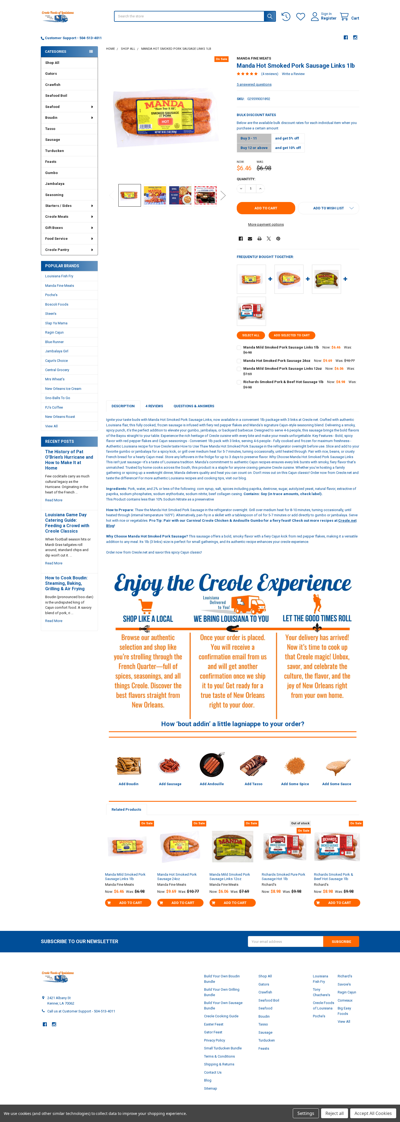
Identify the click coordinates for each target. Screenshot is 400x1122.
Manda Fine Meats (59, 286)
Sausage (52, 140)
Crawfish (52, 85)
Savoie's (344, 984)
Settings (305, 1113)
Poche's (51, 295)
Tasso (50, 129)
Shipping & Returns (219, 1064)
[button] (328, 208)
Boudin (51, 118)
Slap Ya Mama (56, 323)
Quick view (130, 866)
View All (51, 426)
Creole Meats (56, 217)
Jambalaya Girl (56, 351)
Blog (207, 1080)
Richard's (345, 976)
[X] (269, 239)
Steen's (50, 314)
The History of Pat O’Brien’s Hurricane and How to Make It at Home (69, 460)
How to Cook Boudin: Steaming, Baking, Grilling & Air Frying (66, 583)
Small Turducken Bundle (223, 1048)
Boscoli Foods (56, 304)
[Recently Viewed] (287, 17)
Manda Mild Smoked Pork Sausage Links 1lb (281, 347)
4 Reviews (154, 406)
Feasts (50, 162)
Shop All (52, 63)
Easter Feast (213, 1024)
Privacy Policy (214, 1040)
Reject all (334, 1113)
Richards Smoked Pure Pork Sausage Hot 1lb (283, 876)
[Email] (250, 239)
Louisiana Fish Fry (59, 276)
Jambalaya (54, 184)
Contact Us (212, 1072)
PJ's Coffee (54, 407)
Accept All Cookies (373, 1113)
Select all (250, 335)
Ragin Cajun (54, 332)
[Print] (259, 239)
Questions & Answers (194, 406)
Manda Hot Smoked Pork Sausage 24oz (276, 361)
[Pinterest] (278, 239)
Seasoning (54, 195)
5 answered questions (254, 84)
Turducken (54, 151)
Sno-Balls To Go (57, 398)
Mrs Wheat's (54, 379)
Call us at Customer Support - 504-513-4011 (81, 1011)
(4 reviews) (269, 74)
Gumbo (51, 173)
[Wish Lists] (302, 17)
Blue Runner (54, 342)
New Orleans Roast (60, 417)
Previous (111, 195)
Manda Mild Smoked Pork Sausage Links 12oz (282, 368)
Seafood (52, 107)
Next (223, 195)
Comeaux (345, 1000)
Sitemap (210, 1088)
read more (53, 500)
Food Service (56, 239)
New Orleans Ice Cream (63, 389)
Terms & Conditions (219, 1056)
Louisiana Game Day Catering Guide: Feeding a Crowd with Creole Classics (67, 523)
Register (329, 18)
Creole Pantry (57, 250)
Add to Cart (130, 903)
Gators (51, 74)
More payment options (266, 224)
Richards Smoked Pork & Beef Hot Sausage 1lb (283, 382)
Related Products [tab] (126, 809)
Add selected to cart (292, 335)
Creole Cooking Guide (221, 1016)
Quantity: (246, 179)
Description (123, 406)
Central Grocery (57, 370)
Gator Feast (213, 1032)
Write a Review (293, 74)
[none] (167, 117)
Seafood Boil (56, 96)
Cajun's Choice (56, 361)
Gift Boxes (54, 228)
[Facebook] (346, 37)
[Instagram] (355, 37)
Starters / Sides (58, 206)
